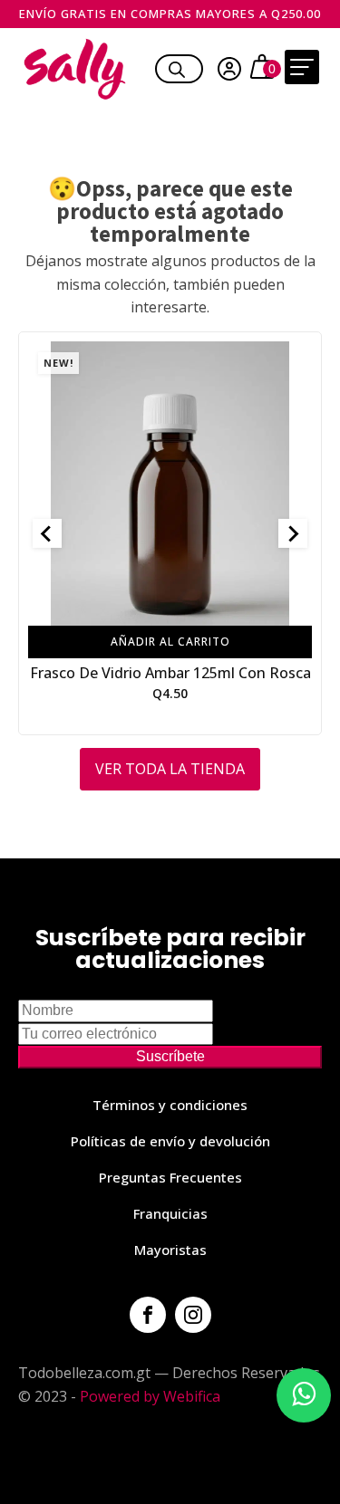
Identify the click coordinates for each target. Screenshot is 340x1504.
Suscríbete (170, 1056)
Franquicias (170, 1213)
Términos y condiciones (170, 1105)
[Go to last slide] (47, 533)
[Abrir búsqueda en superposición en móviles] (177, 67)
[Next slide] (292, 533)
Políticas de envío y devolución (170, 1141)
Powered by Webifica (150, 1396)
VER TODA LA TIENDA (170, 769)
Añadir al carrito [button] (170, 641)
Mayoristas (170, 1250)
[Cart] (264, 69)
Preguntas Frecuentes (170, 1177)
